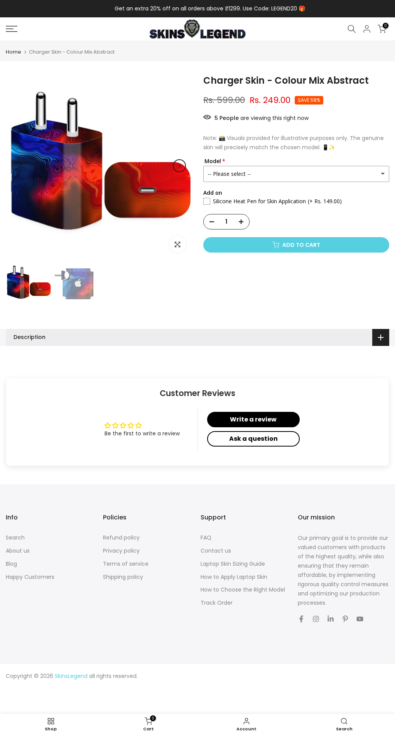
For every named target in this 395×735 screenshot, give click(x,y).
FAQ (206, 537)
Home (13, 51)
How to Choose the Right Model (243, 589)
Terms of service (126, 564)
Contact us (216, 551)
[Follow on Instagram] (315, 619)
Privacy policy (121, 551)
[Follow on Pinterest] (345, 619)
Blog (11, 564)
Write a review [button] (253, 419)
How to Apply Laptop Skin (234, 577)
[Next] (179, 165)
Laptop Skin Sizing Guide (233, 564)
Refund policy (121, 537)
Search (15, 537)
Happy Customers (30, 577)
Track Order (217, 603)
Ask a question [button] (253, 438)
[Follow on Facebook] (301, 619)
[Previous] (18, 165)
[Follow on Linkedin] (330, 619)
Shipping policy (123, 577)
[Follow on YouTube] (359, 619)
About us (18, 551)
